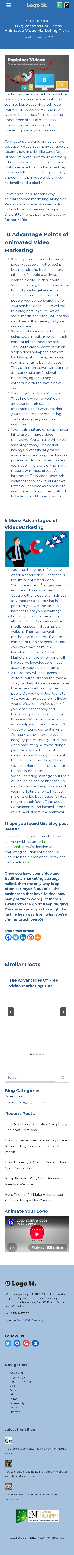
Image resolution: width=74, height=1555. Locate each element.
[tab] (31, 1054)
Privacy (13, 1394)
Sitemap (14, 1412)
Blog (12, 1385)
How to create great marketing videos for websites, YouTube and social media (36, 1146)
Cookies (14, 1390)
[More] (38, 937)
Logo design (17, 1377)
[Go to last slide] (11, 1011)
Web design (16, 1372)
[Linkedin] (23, 937)
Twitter (43, 842)
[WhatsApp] (59, 5)
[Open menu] (9, 5)
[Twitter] (15, 937)
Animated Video (37, 21)
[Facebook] (8, 937)
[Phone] (66, 5)
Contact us (16, 1407)
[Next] (63, 1011)
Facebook (13, 847)
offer (27, 862)
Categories (13, 1096)
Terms (13, 1398)
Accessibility (16, 1403)
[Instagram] (30, 937)
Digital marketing (20, 1381)
